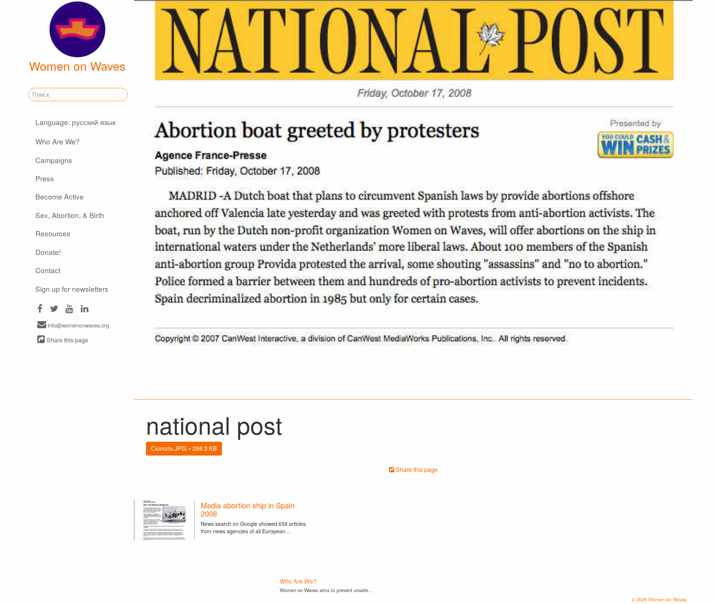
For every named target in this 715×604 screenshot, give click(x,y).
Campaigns (53, 160)
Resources (52, 233)
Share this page (66, 340)
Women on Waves (77, 65)
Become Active (59, 196)
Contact (47, 270)
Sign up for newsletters (71, 289)
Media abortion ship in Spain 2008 (248, 509)
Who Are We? (57, 141)
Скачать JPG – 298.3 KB (184, 448)
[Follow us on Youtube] (69, 309)
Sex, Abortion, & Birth (69, 215)
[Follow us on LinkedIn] (85, 309)
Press (44, 178)
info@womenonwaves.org (77, 325)
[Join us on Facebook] (39, 309)
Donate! (48, 252)
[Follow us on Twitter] (54, 309)
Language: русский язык (75, 122)
